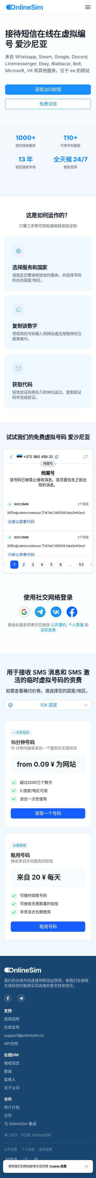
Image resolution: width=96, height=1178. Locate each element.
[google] (24, 611)
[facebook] (72, 611)
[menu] (88, 7)
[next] (91, 564)
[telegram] (40, 611)
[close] (86, 1166)
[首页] (24, 7)
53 (81, 564)
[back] (11, 457)
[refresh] (85, 457)
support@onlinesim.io (24, 1035)
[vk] (56, 611)
